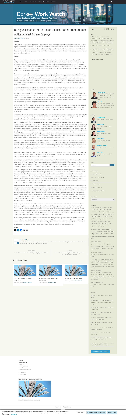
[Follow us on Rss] (113, 29)
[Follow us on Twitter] (107, 29)
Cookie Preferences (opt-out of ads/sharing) (100, 351)
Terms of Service (67, 407)
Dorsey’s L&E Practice (43, 1)
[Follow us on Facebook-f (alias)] (105, 29)
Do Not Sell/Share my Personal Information (96, 412)
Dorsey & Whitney (19, 38)
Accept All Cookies (112, 412)
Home (20, 1)
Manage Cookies (80, 412)
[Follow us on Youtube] (111, 29)
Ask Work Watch (32, 1)
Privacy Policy (14, 414)
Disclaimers (53, 1)
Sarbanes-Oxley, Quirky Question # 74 (73, 278)
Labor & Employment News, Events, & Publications (29, 400)
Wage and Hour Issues (97, 174)
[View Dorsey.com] (8, 2)
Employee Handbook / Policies (98, 190)
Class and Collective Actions (98, 177)
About (25, 1)
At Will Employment (96, 184)
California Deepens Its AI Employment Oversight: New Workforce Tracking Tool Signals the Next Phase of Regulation (102, 302)
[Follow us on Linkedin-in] (109, 29)
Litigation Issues (95, 180)
